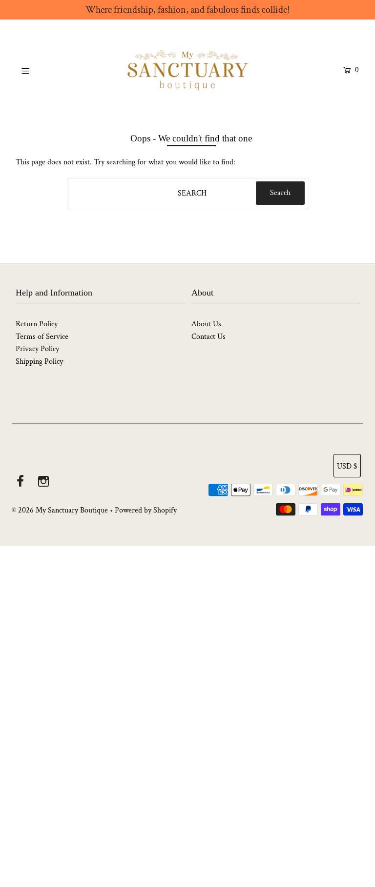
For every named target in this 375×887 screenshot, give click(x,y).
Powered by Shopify (146, 510)
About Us (206, 324)
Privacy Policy (37, 349)
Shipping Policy (39, 361)
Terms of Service (42, 337)
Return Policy (37, 324)
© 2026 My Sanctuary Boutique (60, 510)
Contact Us (208, 337)
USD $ (347, 466)
